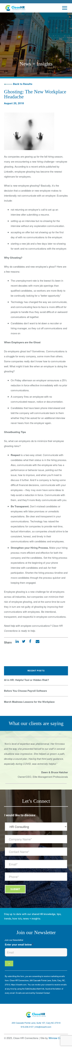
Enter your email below (19, 944)
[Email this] (36, 642)
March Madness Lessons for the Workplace (29, 702)
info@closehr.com (43, 1026)
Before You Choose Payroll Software (25, 691)
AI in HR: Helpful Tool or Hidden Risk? (26, 680)
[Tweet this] (22, 642)
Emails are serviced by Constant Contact (33, 992)
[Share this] (29, 642)
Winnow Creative (58, 1038)
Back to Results (22, 84)
